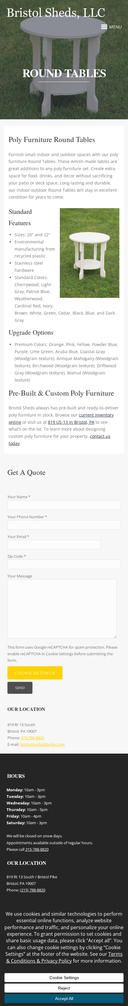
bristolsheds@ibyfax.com (42, 744)
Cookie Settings (35, 672)
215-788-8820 (32, 737)
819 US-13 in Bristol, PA (71, 422)
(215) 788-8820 (32, 890)
